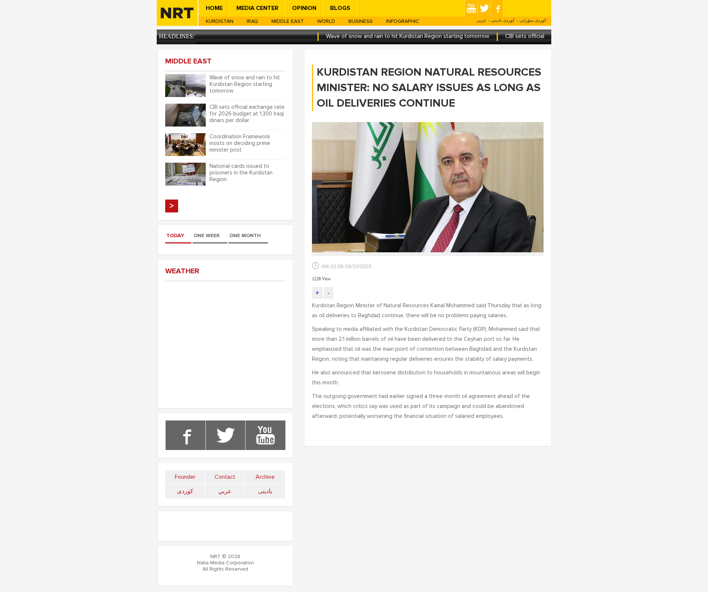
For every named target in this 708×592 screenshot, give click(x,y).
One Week (207, 235)
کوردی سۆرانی (533, 20)
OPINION (304, 8)
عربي (481, 20)
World (326, 21)
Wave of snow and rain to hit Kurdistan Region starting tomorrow (392, 36)
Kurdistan (219, 21)
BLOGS (340, 8)
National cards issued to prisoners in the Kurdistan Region (241, 173)
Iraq (252, 21)
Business (360, 21)
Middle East (287, 21)
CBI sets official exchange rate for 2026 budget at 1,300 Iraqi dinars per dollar (247, 114)
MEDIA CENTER (257, 8)
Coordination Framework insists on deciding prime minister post (239, 143)
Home (214, 8)
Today (175, 235)
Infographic (402, 21)
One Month (245, 235)
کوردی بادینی (503, 20)
